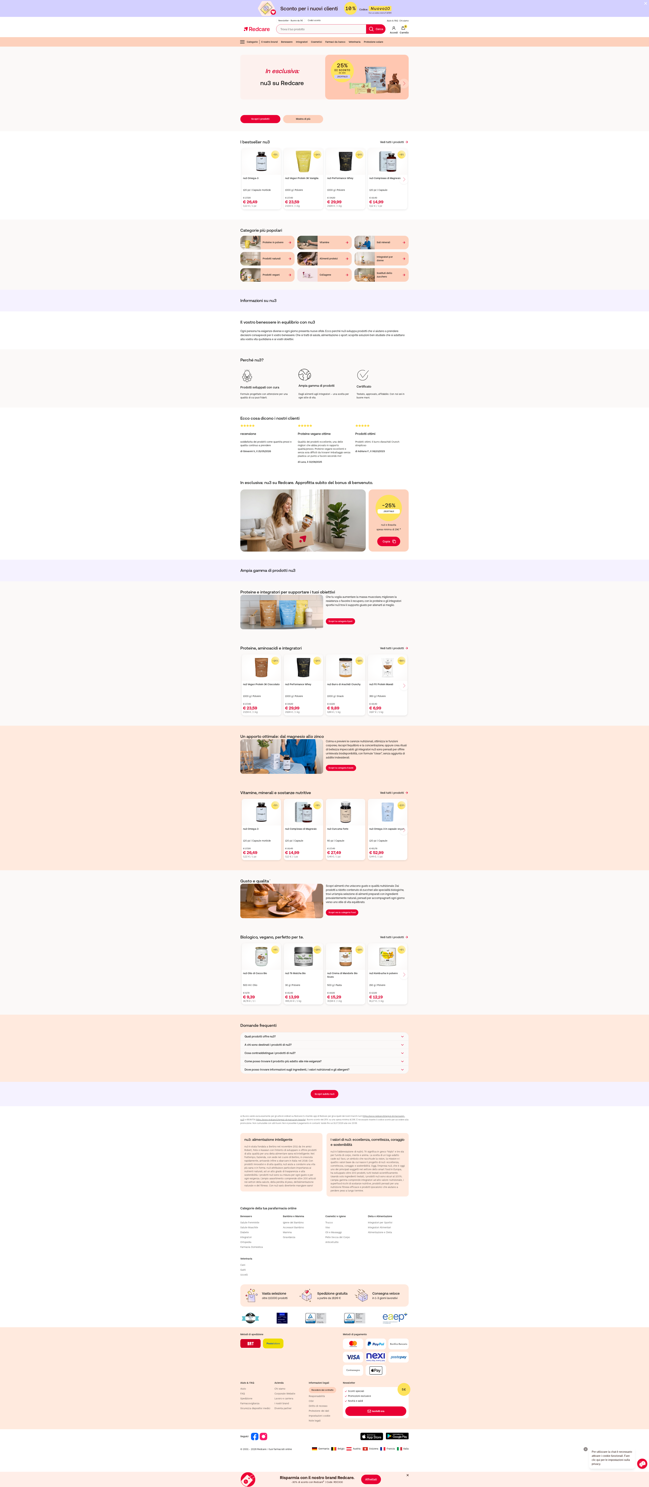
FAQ (242, 1393)
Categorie (252, 42)
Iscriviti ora (378, 1411)
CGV (311, 1401)
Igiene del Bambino (293, 1222)
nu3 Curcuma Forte (337, 829)
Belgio (341, 1448)
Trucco (329, 1222)
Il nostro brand (269, 42)
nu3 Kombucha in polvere (383, 973)
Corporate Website (284, 1393)
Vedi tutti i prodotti (392, 142)
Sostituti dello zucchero (384, 275)
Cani (242, 1265)
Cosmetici (316, 42)
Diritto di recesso (318, 1406)
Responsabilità (317, 1396)
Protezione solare (373, 42)
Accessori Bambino (293, 1227)
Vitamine (324, 242)
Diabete (244, 1232)
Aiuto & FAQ (392, 21)
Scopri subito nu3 (324, 1094)
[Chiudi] (645, 3)
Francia (391, 1448)
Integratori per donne (385, 259)
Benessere (287, 42)
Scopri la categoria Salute (341, 768)
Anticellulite (332, 1242)
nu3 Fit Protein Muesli (381, 684)
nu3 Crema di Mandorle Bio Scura (342, 975)
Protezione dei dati (319, 1410)
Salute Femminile (249, 1222)
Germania (323, 1448)
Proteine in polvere (273, 242)
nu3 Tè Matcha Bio (295, 973)
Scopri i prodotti (260, 119)
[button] (324, 1036)
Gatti (243, 1269)
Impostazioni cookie (319, 1415)
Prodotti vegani (271, 274)
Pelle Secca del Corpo (337, 1237)
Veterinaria (354, 42)
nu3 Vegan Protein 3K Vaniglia (301, 178)
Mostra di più (303, 119)
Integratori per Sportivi (380, 1222)
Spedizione (246, 1398)
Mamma (287, 1232)
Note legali (315, 1420)
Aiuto (243, 1388)
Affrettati (371, 1479)
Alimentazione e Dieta (380, 1232)
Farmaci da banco (335, 42)
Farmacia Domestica (251, 1247)
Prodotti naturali (272, 258)
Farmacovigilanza (249, 1403)
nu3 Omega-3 (250, 178)
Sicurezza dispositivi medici (255, 1408)
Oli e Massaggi (333, 1232)
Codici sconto (314, 20)
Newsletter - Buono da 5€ (290, 20)
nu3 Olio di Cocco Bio (255, 973)
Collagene (325, 274)
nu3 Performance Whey (340, 178)
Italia (406, 1448)
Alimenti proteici (329, 258)
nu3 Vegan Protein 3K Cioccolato (261, 684)
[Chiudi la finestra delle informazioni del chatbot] (586, 1449)
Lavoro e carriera (283, 1398)
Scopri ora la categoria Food (342, 912)
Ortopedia (245, 1242)
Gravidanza (289, 1237)
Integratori (302, 42)
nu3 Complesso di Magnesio (385, 178)
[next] (404, 83)
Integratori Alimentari (379, 1227)
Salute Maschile (249, 1227)
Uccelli (244, 1274)
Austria (357, 1448)
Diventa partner (283, 1408)
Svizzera (373, 1448)
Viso (327, 1227)
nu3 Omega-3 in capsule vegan (386, 829)
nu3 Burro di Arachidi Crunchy (343, 684)
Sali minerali (383, 242)
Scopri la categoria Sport (340, 621)
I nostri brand (281, 1403)
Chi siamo (404, 21)
